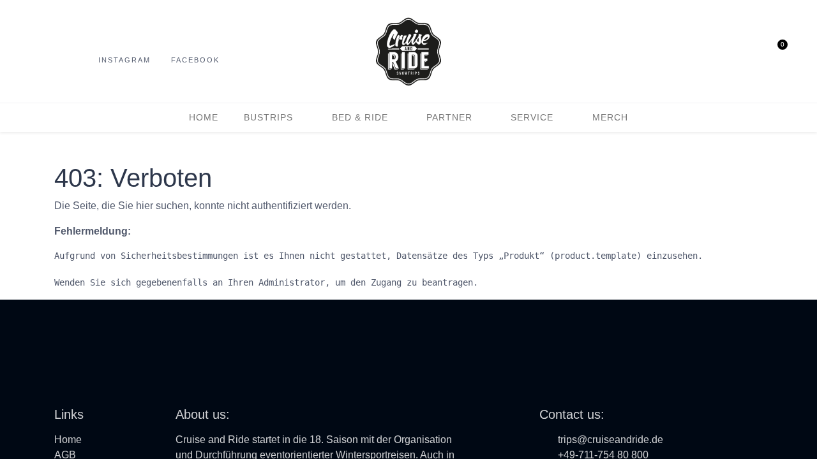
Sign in (751, 51)
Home (68, 439)
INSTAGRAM (124, 60)
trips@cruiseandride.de (610, 439)
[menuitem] (203, 117)
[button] (727, 51)
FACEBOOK (195, 60)
